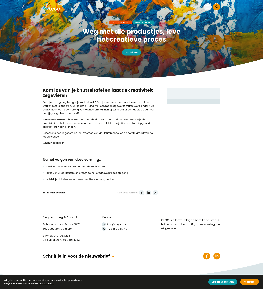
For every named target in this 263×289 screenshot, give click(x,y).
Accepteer (249, 281)
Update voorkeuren (223, 281)
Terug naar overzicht (54, 192)
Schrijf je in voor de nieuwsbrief (76, 256)
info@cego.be (116, 224)
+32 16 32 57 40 (117, 229)
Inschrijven (131, 52)
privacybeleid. (46, 283)
